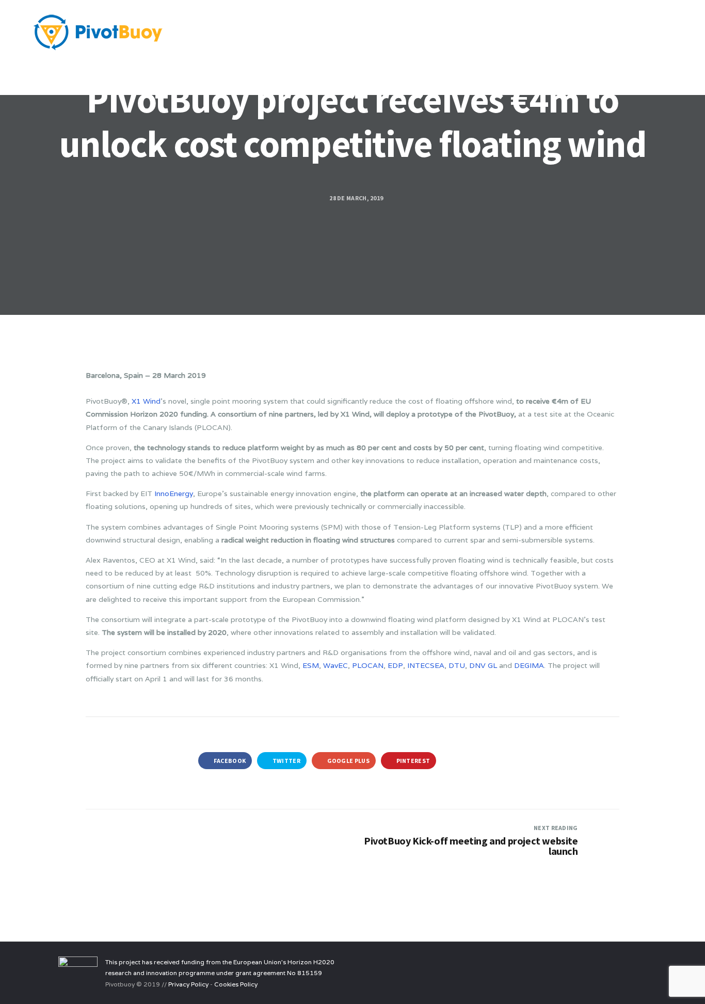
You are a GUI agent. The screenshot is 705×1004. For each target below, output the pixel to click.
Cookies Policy (236, 984)
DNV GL (483, 665)
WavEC (335, 665)
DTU (456, 665)
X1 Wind (146, 401)
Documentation (362, 71)
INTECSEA (425, 665)
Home (188, 71)
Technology (238, 71)
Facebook (229, 760)
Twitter (285, 760)
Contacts (560, 71)
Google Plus (348, 760)
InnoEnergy (173, 493)
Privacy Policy (188, 984)
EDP (395, 665)
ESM (310, 665)
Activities (297, 71)
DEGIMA (529, 665)
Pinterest (412, 760)
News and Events (494, 71)
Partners (427, 71)
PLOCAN (367, 665)
